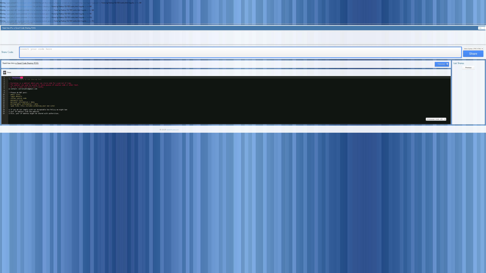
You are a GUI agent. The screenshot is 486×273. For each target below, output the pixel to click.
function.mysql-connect (24, 3)
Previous (468, 68)
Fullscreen (441, 64)
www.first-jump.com (173, 129)
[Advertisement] (243, 38)
